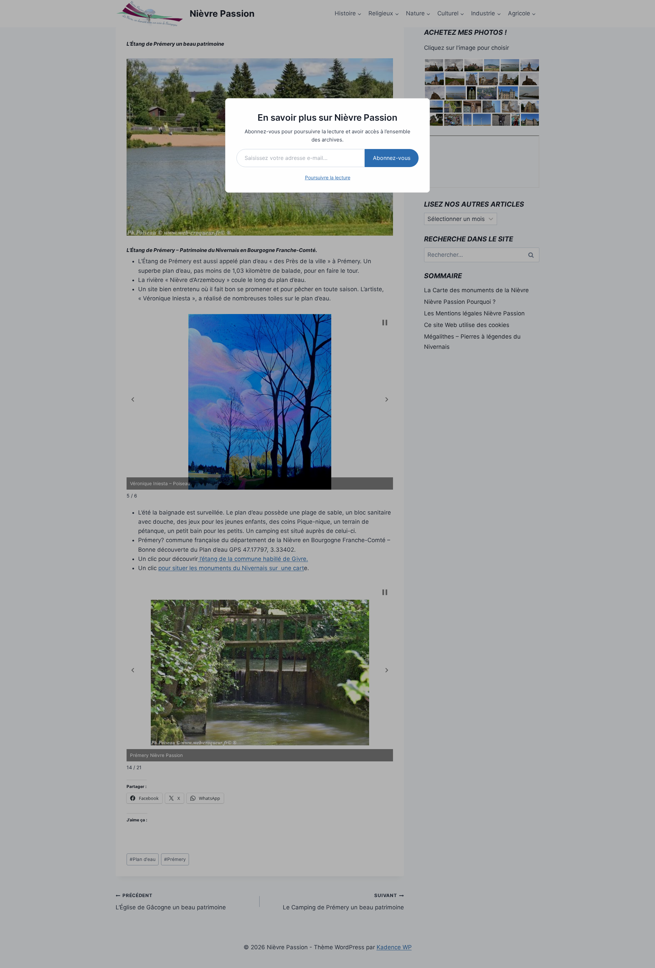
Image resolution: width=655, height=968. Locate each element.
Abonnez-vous (391, 157)
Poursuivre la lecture (327, 177)
